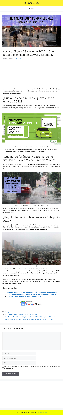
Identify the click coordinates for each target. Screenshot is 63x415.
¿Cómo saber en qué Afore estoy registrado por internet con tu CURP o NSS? (30, 319)
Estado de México (20, 314)
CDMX (11, 314)
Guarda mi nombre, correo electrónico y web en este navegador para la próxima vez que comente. (32, 368)
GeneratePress (42, 412)
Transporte (8, 312)
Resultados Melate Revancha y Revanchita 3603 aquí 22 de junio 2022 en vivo (31, 317)
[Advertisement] (31, 73)
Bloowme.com (31, 3)
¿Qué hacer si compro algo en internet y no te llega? (24, 296)
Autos (7, 314)
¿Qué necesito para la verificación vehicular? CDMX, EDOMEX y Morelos (31, 294)
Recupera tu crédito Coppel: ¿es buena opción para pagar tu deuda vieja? (32, 292)
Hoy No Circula (32, 314)
